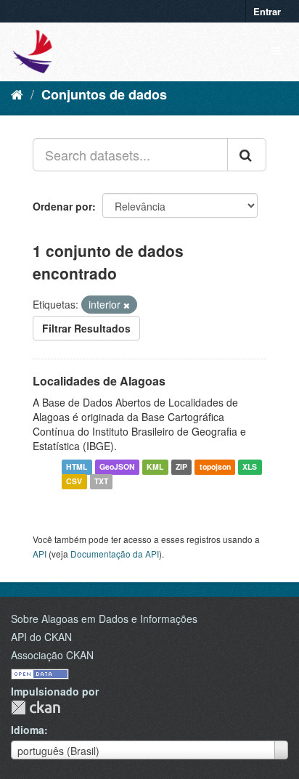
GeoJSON (117, 467)
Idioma (27, 729)
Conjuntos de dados (104, 94)
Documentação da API (114, 553)
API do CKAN (41, 636)
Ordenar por (62, 206)
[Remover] (126, 305)
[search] (246, 154)
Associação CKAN (52, 655)
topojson (215, 467)
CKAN (35, 707)
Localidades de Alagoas (99, 380)
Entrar (267, 11)
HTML (76, 467)
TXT (101, 481)
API (39, 553)
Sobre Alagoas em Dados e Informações (104, 618)
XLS (249, 467)
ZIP (181, 467)
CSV (74, 481)
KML (155, 467)
